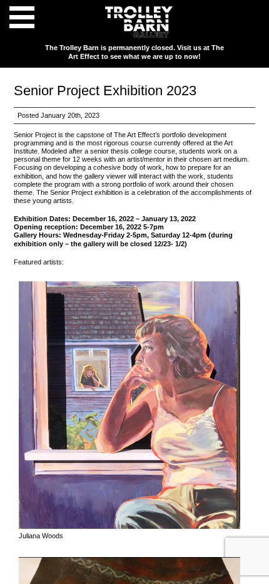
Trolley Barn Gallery (139, 22)
